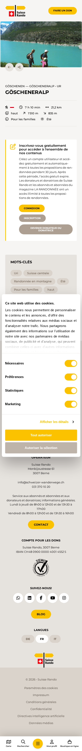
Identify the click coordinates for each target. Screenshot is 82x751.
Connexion (32, 208)
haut (14, 113)
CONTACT (41, 524)
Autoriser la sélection (41, 448)
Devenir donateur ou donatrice (45, 229)
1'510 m (33, 113)
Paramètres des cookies (41, 688)
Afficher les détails (54, 422)
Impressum (41, 695)
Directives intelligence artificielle (41, 716)
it (55, 639)
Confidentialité (41, 709)
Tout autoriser (41, 435)
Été (49, 119)
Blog (41, 614)
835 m (52, 113)
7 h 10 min (32, 107)
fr (42, 639)
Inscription (32, 218)
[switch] (71, 376)
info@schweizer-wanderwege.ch (41, 482)
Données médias (41, 723)
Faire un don (62, 10)
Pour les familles (23, 119)
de (28, 639)
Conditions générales (41, 702)
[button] (41, 44)
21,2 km (56, 107)
